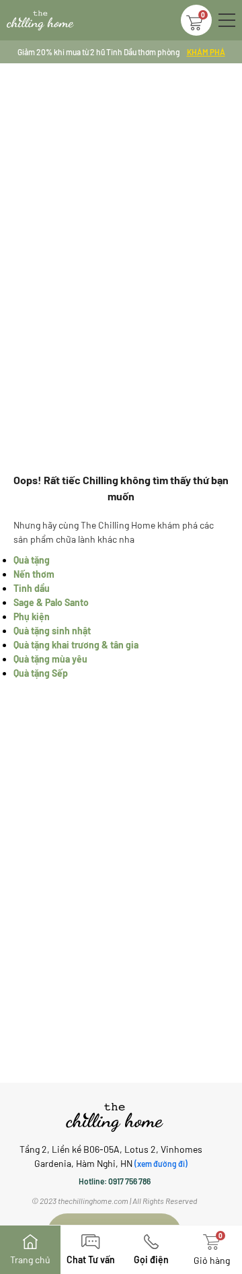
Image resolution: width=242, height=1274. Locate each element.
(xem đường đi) (161, 1163)
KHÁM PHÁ (206, 52)
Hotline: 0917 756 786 (115, 1181)
